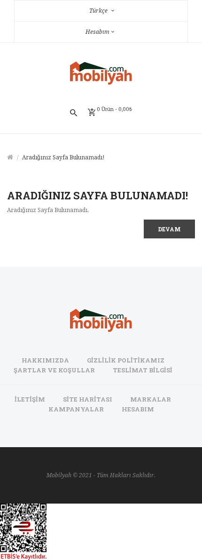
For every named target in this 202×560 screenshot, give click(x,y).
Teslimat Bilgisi (142, 370)
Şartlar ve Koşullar (54, 370)
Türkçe (99, 11)
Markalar (150, 399)
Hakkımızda (45, 360)
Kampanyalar (76, 409)
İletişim (30, 399)
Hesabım (138, 409)
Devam (169, 229)
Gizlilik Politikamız (125, 360)
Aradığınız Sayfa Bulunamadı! (63, 157)
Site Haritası (87, 399)
